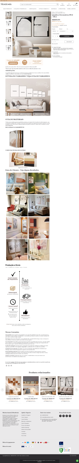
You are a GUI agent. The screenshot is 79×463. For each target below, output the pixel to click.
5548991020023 (45, 415)
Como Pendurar (24, 419)
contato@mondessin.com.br (47, 417)
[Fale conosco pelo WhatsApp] (77, 461)
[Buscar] (57, 4)
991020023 (22, 363)
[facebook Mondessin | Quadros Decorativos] (3, 0)
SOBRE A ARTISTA (71, 8)
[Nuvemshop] (73, 455)
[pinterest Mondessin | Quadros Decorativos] (6, 0)
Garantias (23, 431)
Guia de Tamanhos (25, 423)
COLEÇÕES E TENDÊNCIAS (20, 8)
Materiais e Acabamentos (26, 421)
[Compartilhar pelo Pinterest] (11, 366)
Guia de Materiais (27, 73)
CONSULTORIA (61, 8)
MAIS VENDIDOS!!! (7, 8)
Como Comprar (24, 417)
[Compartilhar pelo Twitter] (9, 366)
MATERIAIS (54, 8)
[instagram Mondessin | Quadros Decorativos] (1, 0)
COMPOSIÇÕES (32, 8)
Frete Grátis (23, 435)
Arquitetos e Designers (25, 415)
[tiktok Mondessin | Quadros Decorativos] (5, 0)
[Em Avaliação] (61, 444)
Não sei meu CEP (55, 43)
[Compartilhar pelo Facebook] (7, 366)
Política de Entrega (25, 427)
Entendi (39, 461)
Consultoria (23, 433)
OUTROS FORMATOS (44, 8)
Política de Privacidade (26, 429)
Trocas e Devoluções (25, 425)
